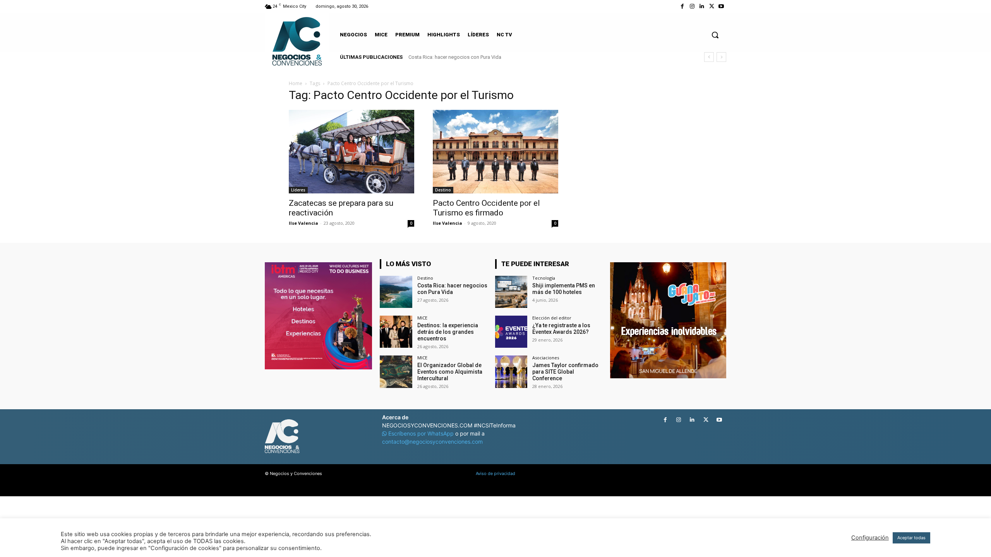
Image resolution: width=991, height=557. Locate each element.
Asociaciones (545, 357)
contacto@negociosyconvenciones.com (432, 441)
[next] (721, 57)
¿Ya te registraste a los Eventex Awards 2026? (561, 328)
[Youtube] (721, 6)
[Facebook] (682, 6)
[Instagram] (692, 6)
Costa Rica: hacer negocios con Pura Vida (454, 57)
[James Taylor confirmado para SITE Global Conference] (511, 371)
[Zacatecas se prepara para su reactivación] (351, 151)
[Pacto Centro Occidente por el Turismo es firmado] (495, 151)
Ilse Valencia (303, 223)
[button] (715, 35)
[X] (712, 6)
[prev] (709, 57)
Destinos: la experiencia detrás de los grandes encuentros (447, 332)
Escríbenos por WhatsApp (421, 433)
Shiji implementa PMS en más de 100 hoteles (563, 288)
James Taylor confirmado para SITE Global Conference (565, 371)
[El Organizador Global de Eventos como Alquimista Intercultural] (396, 371)
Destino (443, 190)
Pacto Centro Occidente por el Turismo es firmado (486, 207)
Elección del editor (551, 318)
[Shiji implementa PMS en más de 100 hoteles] (511, 292)
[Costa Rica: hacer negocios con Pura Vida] (396, 292)
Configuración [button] (870, 537)
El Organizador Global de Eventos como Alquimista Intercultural (449, 371)
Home (295, 83)
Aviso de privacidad (495, 473)
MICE (422, 318)
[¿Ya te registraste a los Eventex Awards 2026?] (511, 332)
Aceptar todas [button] (911, 537)
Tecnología (543, 278)
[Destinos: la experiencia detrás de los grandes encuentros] (396, 332)
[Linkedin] (701, 6)
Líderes (298, 190)
